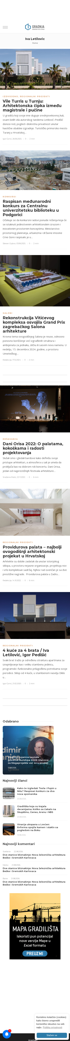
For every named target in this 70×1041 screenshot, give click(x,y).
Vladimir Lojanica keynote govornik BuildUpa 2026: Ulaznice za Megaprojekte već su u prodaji (28, 760)
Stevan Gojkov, (9, 243)
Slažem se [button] (52, 1035)
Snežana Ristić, (9, 477)
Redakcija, (7, 360)
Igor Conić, (7, 139)
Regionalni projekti (35, 96)
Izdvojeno (10, 96)
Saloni (8, 313)
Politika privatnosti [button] (52, 1027)
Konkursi (9, 196)
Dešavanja (10, 439)
